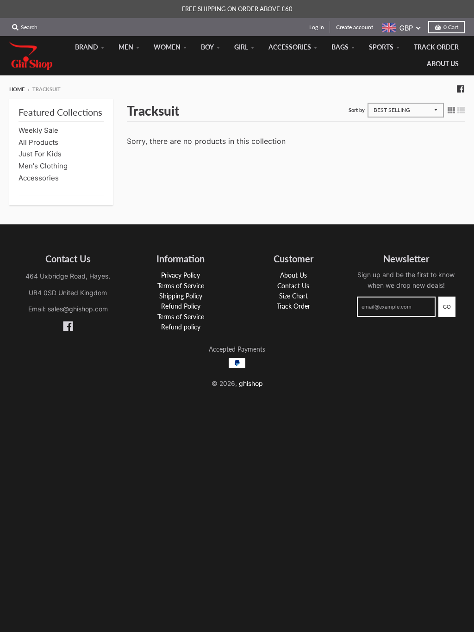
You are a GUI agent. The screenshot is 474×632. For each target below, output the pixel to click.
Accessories (39, 177)
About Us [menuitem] (443, 64)
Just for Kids (40, 153)
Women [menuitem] (167, 47)
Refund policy (180, 327)
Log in (316, 27)
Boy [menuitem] (207, 47)
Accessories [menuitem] (289, 47)
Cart (450, 27)
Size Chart (293, 296)
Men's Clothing (43, 165)
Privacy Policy (180, 275)
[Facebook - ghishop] (460, 89)
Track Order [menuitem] (436, 47)
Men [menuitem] (125, 47)
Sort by (357, 110)
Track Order (293, 306)
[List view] (461, 110)
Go (447, 307)
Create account (354, 27)
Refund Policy (180, 306)
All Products (38, 142)
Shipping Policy (180, 296)
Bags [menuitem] (340, 47)
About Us (293, 275)
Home (17, 89)
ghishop (251, 383)
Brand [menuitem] (86, 47)
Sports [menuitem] (381, 47)
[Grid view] (451, 110)
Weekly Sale (38, 130)
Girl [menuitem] (241, 47)
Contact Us (293, 286)
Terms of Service (180, 286)
